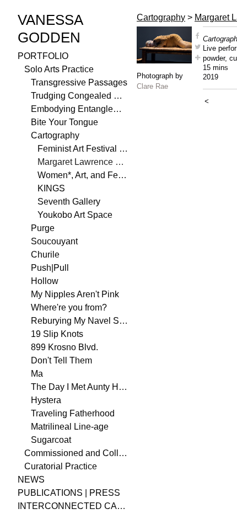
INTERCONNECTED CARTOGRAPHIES (73, 506)
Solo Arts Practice (59, 69)
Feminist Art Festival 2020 (82, 148)
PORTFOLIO (43, 56)
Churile (45, 254)
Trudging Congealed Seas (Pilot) (79, 95)
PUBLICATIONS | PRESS (69, 492)
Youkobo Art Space (74, 214)
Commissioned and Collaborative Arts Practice (76, 453)
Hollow (44, 281)
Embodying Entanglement (79, 109)
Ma (37, 373)
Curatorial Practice (60, 466)
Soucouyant (54, 241)
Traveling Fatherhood (73, 413)
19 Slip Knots (57, 334)
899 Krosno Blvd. (64, 347)
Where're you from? (69, 307)
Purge (43, 228)
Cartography (55, 135)
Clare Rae (152, 86)
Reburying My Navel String (79, 320)
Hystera (46, 400)
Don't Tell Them (61, 360)
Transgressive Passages (79, 82)
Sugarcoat (51, 440)
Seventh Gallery (68, 201)
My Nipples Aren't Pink (75, 294)
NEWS (31, 479)
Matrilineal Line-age (70, 426)
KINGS (51, 188)
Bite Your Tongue (64, 122)
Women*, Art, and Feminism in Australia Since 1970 (82, 175)
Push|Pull (50, 267)
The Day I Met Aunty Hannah (79, 387)
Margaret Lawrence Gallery (82, 162)
